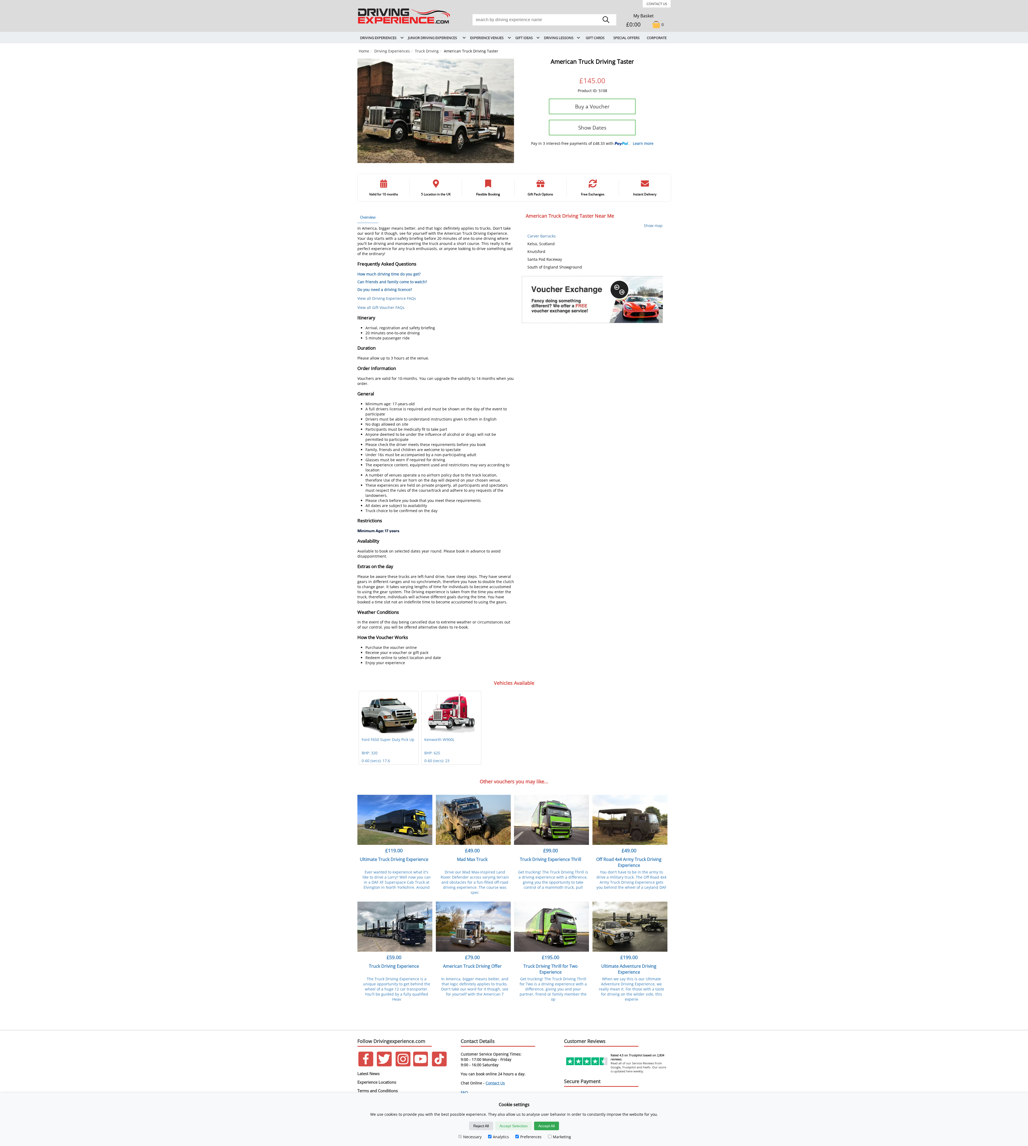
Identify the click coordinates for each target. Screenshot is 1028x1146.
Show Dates (592, 127)
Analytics (501, 1136)
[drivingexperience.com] (404, 24)
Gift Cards (595, 37)
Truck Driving (427, 51)
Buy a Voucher (592, 106)
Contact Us (657, 3)
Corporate (657, 37)
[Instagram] (403, 1065)
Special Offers (626, 37)
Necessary (472, 1136)
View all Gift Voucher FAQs (381, 307)
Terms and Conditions (377, 1090)
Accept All (546, 1126)
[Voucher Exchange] (592, 299)
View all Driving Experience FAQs (386, 298)
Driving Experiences (392, 51)
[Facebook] (365, 1065)
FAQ (464, 1092)
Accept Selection (514, 1126)
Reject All (481, 1126)
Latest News (368, 1073)
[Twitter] (384, 1065)
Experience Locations (376, 1082)
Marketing (562, 1136)
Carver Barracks (541, 236)
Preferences (531, 1136)
